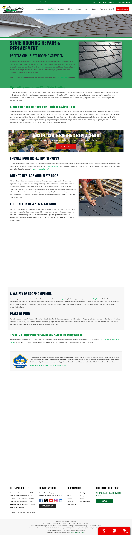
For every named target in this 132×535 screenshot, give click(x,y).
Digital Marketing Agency (78, 532)
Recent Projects (21, 2)
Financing (103, 9)
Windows (60, 9)
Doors (86, 9)
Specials (111, 9)
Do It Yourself (36, 2)
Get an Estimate (66, 146)
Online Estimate (122, 9)
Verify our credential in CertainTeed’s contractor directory (48, 365)
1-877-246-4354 (123, 2)
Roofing (51, 9)
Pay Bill (44, 2)
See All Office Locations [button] (17, 507)
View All (104, 501)
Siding (69, 9)
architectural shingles (90, 299)
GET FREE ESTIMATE (66, 471)
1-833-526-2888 (62, 77)
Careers (6, 2)
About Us (13, 2)
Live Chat (62, 2)
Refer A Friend (71, 2)
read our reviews (47, 506)
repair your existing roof (40, 169)
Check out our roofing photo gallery (66, 389)
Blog (29, 2)
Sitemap (73, 521)
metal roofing (58, 299)
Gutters (78, 9)
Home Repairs (39, 9)
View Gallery (67, 448)
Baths (94, 9)
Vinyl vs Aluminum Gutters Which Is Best (108, 494)
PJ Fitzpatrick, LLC (65, 521)
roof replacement (54, 166)
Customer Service (53, 2)
